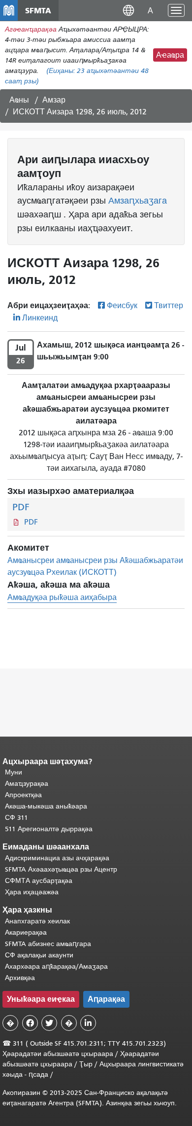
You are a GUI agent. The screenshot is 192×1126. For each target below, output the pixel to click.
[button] (128, 10)
